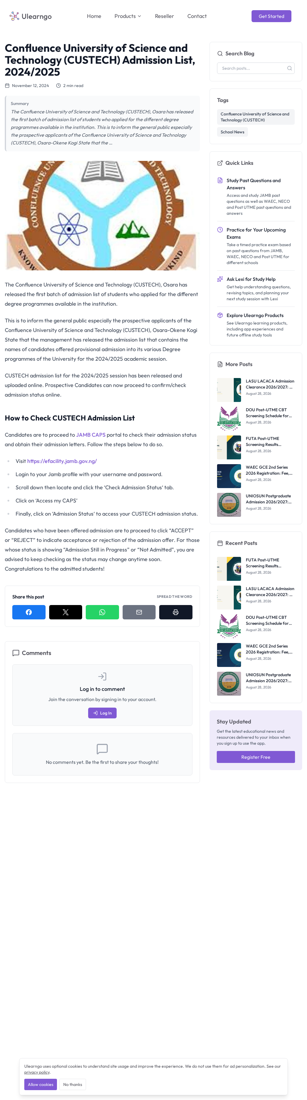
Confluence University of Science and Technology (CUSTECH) (255, 117)
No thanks (72, 1084)
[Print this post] (175, 612)
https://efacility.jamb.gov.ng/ (62, 461)
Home (94, 16)
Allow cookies (40, 1084)
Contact (197, 16)
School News (232, 132)
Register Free (255, 757)
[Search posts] (289, 68)
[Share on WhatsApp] (102, 612)
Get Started (271, 16)
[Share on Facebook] (29, 612)
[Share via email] (139, 612)
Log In (106, 713)
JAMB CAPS (91, 434)
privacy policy (36, 1072)
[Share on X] (65, 612)
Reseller (164, 16)
